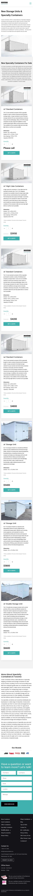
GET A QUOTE (11, 153)
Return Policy (4, 835)
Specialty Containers (6, 827)
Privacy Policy (24, 833)
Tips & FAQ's (23, 824)
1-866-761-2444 (5, 848)
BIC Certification (24, 830)
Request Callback (7, 860)
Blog (21, 822)
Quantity (6, 141)
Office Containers (6, 824)
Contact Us (23, 827)
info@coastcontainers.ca (7, 851)
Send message (9, 804)
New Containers (5, 819)
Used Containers (5, 822)
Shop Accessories (6, 833)
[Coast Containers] (4, 3)
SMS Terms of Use (25, 835)
